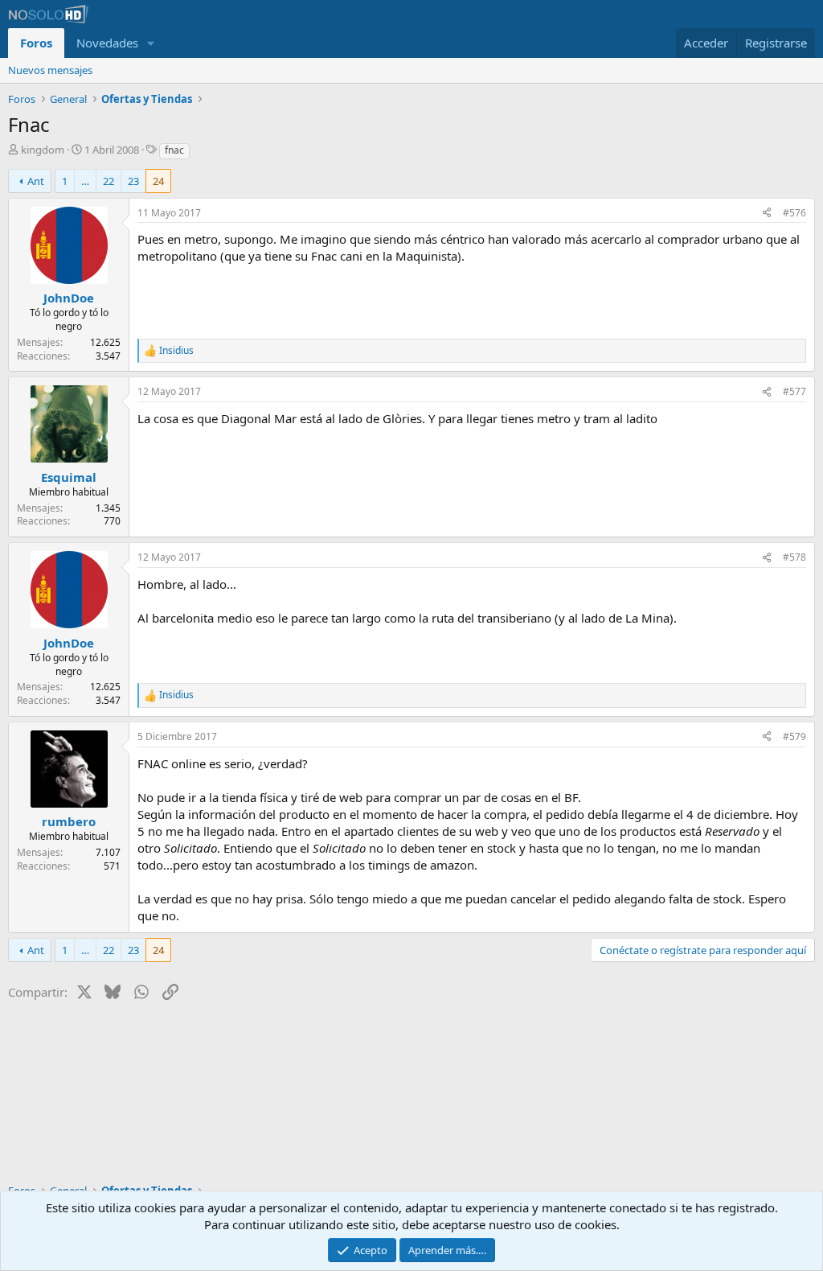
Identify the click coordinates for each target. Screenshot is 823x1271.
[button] (151, 43)
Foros (36, 43)
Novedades (107, 43)
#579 (794, 736)
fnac (174, 150)
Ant (35, 181)
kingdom (42, 149)
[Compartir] (766, 213)
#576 (794, 213)
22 (108, 181)
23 (133, 181)
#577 (794, 391)
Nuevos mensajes (50, 70)
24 (158, 181)
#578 (794, 557)
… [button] (85, 181)
